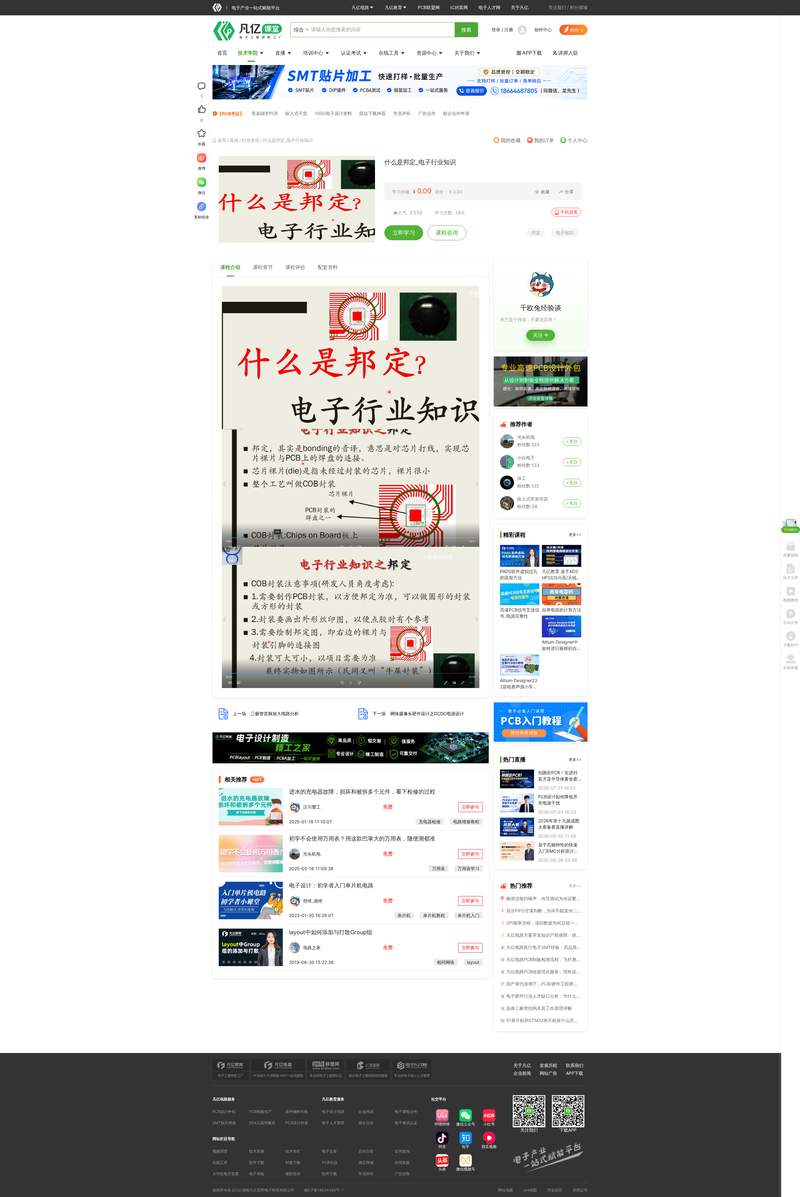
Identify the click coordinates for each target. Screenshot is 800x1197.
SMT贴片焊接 (224, 1122)
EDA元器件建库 (262, 1122)
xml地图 (530, 1190)
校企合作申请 (456, 113)
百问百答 (365, 1151)
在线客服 (402, 1162)
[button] (363, 7)
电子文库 (329, 1151)
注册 (508, 29)
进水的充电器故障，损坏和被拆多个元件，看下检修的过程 (362, 791)
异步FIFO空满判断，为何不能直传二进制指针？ (541, 910)
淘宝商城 (365, 1162)
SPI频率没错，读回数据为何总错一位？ (541, 922)
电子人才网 (489, 7)
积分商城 (579, 7)
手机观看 (569, 212)
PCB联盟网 (429, 7)
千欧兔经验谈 (540, 308)
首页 (222, 53)
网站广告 (548, 1073)
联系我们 (574, 1065)
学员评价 (402, 113)
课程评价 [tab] (295, 267)
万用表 (438, 868)
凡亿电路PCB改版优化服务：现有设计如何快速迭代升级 (541, 971)
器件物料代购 (296, 1111)
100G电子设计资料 (333, 113)
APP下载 (529, 53)
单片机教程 (434, 915)
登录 (496, 29)
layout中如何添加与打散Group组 (330, 932)
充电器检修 (430, 821)
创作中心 (543, 29)
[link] (222, 140)
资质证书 (580, 1190)
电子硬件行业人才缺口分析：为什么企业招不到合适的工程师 (541, 996)
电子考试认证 (406, 1122)
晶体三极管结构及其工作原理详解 (537, 1008)
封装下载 (292, 1162)
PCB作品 (329, 1162)
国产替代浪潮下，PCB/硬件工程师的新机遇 (541, 983)
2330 (416, 212)
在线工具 (389, 53)
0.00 (424, 191)
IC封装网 (459, 7)
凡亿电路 (360, 7)
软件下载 (256, 1162)
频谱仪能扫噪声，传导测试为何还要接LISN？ (543, 898)
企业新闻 (522, 1073)
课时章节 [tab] (263, 267)
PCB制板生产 (260, 1111)
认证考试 (351, 53)
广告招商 (402, 1173)
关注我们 (557, 7)
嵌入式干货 (296, 113)
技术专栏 (292, 1151)
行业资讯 (250, 140)
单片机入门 (468, 915)
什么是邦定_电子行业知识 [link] (288, 140)
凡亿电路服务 (223, 1099)
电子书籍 (256, 1173)
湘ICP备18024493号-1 (323, 1190)
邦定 (536, 232)
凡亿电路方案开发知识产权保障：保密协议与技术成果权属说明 (541, 935)
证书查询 (402, 1151)
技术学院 (248, 53)
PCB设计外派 (296, 1122)
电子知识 (564, 232)
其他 (234, 140)
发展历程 (548, 1065)
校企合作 (365, 1122)
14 (458, 212)
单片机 (404, 915)
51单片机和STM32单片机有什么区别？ (540, 1020)
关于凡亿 (519, 7)
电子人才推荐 (333, 1122)
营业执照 (554, 1190)
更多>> (575, 534)
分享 (569, 191)
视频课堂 (220, 1151)
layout (473, 962)
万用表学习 (468, 868)
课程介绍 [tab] (230, 267)
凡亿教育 (393, 7)
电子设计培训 (333, 1111)
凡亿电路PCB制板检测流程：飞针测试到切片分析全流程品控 (541, 959)
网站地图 (505, 1190)
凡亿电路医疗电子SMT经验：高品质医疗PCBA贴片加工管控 (541, 947)
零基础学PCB (265, 113)
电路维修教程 (466, 821)
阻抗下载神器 (372, 113)
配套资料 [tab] (328, 267)
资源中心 (427, 53)
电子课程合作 (406, 1111)
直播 (281, 53)
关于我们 (465, 53)
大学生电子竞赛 (225, 1173)
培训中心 (314, 53)
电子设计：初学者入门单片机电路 (331, 885)
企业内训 (365, 1111)
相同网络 (445, 962)
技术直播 (256, 1151)
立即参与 (470, 807)
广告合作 (427, 113)
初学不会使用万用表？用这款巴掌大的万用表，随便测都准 (362, 838)
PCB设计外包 (223, 1111)
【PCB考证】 (231, 113)
